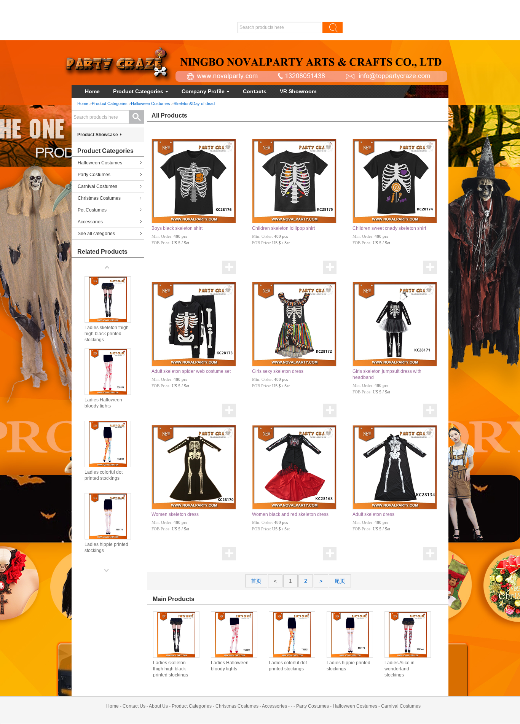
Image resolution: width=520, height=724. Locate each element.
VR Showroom (298, 91)
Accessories (90, 221)
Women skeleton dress (175, 514)
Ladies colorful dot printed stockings (288, 665)
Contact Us (134, 706)
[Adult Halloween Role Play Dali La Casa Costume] (176, 634)
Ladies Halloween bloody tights (230, 665)
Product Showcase (97, 134)
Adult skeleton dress (373, 514)
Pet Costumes (92, 210)
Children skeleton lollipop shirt (283, 228)
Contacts (254, 91)
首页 (256, 581)
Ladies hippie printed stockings (348, 665)
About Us (158, 706)
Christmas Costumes (99, 198)
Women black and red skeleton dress (290, 514)
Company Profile (203, 91)
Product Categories (138, 91)
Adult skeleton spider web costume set (191, 371)
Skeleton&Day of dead (194, 103)
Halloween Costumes (150, 103)
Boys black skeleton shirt (177, 228)
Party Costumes (94, 174)
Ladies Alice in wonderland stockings (399, 669)
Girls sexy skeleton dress (277, 371)
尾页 (340, 581)
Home (92, 91)
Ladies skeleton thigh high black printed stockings (170, 669)
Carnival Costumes (97, 186)
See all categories (96, 233)
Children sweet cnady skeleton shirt (389, 228)
